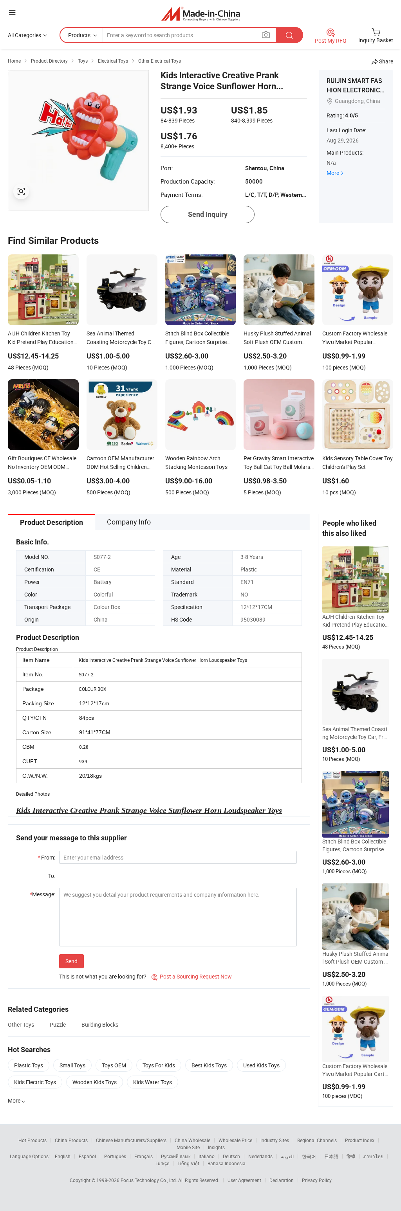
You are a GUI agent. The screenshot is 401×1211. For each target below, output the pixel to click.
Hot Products (32, 1140)
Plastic (248, 569)
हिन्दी (351, 1156)
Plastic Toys (28, 1065)
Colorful (103, 594)
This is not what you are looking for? (102, 976)
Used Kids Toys (261, 1065)
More (333, 173)
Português (115, 1156)
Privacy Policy (317, 1180)
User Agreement (244, 1180)
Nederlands (260, 1156)
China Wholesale (192, 1140)
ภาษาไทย (373, 1156)
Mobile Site (188, 1147)
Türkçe (162, 1163)
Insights (216, 1147)
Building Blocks (99, 1024)
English (62, 1156)
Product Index (359, 1140)
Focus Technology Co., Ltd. (149, 1180)
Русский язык (175, 1156)
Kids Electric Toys (35, 1082)
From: (46, 857)
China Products (71, 1140)
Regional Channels (317, 1140)
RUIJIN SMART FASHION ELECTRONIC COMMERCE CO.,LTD (356, 90)
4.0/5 (351, 115)
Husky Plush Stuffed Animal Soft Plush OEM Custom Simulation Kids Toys (355, 958)
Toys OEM (114, 1065)
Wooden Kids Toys (94, 1082)
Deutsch (231, 1156)
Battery (103, 582)
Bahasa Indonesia (227, 1163)
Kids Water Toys (152, 1082)
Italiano (207, 1156)
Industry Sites (274, 1140)
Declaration (281, 1180)
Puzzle (58, 1024)
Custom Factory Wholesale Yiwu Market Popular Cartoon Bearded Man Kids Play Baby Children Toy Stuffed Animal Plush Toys (355, 1070)
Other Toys (21, 1024)
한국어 (309, 1156)
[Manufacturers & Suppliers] (200, 13)
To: (51, 875)
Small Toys (72, 1065)
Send (71, 961)
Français (143, 1156)
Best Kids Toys (209, 1065)
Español (87, 1156)
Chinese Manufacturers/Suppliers (131, 1140)
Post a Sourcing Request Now (192, 976)
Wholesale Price (235, 1140)
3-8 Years (251, 556)
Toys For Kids (159, 1065)
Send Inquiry (208, 214)
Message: (42, 894)
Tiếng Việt (188, 1163)
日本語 (331, 1156)
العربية (287, 1156)
